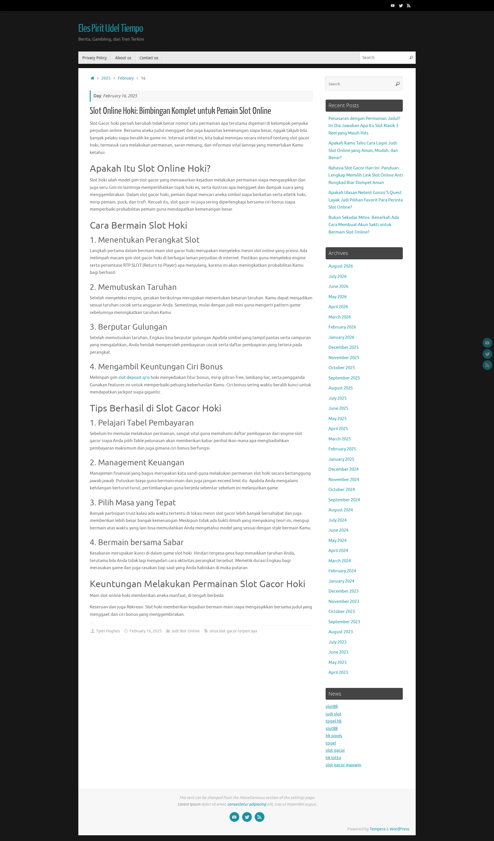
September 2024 (344, 500)
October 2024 (341, 489)
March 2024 (339, 561)
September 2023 (344, 622)
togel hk (334, 721)
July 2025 (337, 398)
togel (331, 743)
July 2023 (337, 642)
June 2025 (338, 408)
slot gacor (335, 750)
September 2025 (344, 378)
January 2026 (341, 337)
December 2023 (343, 591)
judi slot (333, 714)
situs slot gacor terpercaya (233, 631)
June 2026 (338, 286)
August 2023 (340, 632)
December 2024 (343, 469)
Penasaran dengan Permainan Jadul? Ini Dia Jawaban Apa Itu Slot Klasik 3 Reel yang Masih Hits (364, 126)
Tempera (377, 829)
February (126, 78)
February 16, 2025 (146, 631)
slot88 (332, 706)
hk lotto (333, 758)
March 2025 (339, 439)
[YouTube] (393, 5)
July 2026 (337, 276)
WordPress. (400, 829)
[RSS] (409, 5)
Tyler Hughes (108, 631)
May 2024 (337, 540)
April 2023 (338, 672)
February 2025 (342, 449)
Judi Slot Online (185, 631)
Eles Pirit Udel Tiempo (110, 28)
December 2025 (343, 347)
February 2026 (342, 327)
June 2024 (338, 530)
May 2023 (337, 662)
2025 (106, 78)
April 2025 (338, 429)
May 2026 (337, 297)
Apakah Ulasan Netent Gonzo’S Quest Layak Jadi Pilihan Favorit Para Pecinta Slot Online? (365, 200)
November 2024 (343, 479)
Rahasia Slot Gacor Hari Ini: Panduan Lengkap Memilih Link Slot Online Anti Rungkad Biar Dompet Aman (365, 175)
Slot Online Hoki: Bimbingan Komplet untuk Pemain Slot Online (180, 111)
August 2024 (340, 510)
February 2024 (342, 571)
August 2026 (340, 266)
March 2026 (339, 317)
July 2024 (337, 520)
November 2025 (343, 358)
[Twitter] (401, 5)
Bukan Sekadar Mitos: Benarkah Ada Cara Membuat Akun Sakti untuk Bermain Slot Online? (363, 225)
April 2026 (338, 307)
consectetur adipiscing (246, 804)
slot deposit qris (134, 377)
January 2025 (341, 459)
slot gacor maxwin (343, 765)
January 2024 (341, 581)
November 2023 (343, 601)
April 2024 (338, 550)
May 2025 (337, 419)
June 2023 (338, 652)
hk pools (334, 736)
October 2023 (341, 611)
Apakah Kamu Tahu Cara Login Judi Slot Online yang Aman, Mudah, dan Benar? (363, 151)
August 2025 (340, 388)
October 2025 (341, 368)
